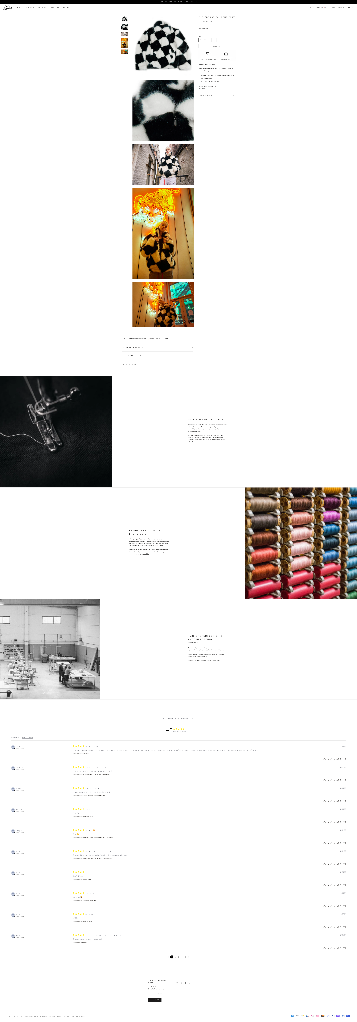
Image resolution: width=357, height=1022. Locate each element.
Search (341, 7)
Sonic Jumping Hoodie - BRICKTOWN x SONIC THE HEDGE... (97, 837)
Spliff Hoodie (85, 753)
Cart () (350, 7)
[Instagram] (181, 983)
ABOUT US (42, 7)
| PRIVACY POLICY (68, 1016)
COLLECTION (29, 7)
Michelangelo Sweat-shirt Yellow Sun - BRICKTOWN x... (96, 774)
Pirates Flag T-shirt (87, 921)
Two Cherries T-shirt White (89, 900)
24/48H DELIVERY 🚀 (318, 7)
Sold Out (217, 46)
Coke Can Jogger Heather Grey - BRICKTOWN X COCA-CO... (97, 858)
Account (332, 7)
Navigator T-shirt (86, 879)
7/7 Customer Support (131, 356)
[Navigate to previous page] (168, 956)
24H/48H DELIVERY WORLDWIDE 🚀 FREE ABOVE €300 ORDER (146, 339)
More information (207, 95)
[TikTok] (190, 983)
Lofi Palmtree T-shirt (87, 816)
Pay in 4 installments (131, 364)
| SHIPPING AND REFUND (52, 1016)
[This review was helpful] (340, 759)
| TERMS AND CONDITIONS (33, 1016)
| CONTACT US (80, 1016)
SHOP (18, 7)
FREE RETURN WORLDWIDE (132, 347)
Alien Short (85, 942)
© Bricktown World (15, 1016)
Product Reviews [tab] (27, 737)
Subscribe (155, 1000)
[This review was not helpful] (344, 759)
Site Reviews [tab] (15, 737)
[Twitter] (177, 983)
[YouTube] (185, 983)
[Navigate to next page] (189, 956)
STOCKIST (67, 7)
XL (215, 40)
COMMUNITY (54, 7)
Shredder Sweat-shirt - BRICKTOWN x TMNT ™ (94, 795)
